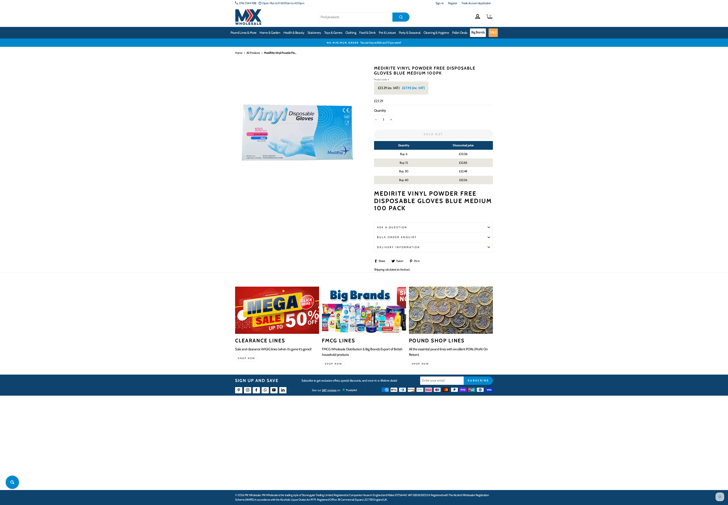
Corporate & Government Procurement (346, 438)
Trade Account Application (476, 3)
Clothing (350, 33)
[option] (489, 42)
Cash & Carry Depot (449, 432)
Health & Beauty (293, 33)
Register (452, 3)
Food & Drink (367, 33)
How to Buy (330, 425)
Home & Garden (270, 33)
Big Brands (478, 32)
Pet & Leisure (387, 33)
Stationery (314, 33)
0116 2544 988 (247, 3)
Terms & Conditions (334, 452)
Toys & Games (333, 33)
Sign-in (439, 3)
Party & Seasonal (409, 33)
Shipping (379, 269)
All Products (253, 53)
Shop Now (420, 363)
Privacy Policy (332, 459)
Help (326, 418)
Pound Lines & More (244, 33)
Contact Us (445, 418)
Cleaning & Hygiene (436, 33)
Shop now (246, 358)
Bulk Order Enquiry (397, 237)
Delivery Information (398, 247)
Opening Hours (447, 425)
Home (238, 53)
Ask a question (392, 227)
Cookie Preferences (449, 466)
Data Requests (447, 473)
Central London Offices (452, 438)
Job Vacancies (446, 452)
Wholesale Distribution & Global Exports (346, 445)
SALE (493, 32)
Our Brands (387, 432)
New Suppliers (447, 459)
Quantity (380, 110)
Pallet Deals (459, 33)
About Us (386, 418)
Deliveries (329, 432)
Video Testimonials (391, 425)
